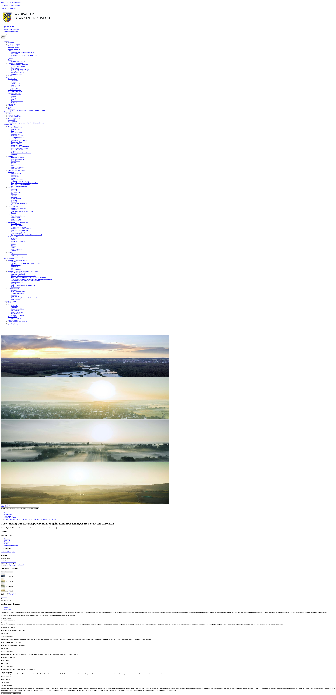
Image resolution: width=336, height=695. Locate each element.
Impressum (7, 539)
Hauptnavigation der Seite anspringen (11, 2)
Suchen (3, 34)
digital (12, 594)
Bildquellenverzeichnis (7, 572)
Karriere (6, 543)
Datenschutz (7, 540)
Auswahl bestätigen (6, 693)
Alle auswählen (17, 693)
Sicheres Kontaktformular (11, 545)
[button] (6, 41)
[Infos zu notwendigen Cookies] (10, 618)
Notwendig (6, 618)
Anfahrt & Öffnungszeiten (8, 552)
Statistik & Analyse (8, 620)
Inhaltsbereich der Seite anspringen (10, 5)
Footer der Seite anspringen (8, 8)
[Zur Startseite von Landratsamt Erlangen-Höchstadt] (27, 23)
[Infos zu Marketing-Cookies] (14, 620)
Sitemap (6, 542)
